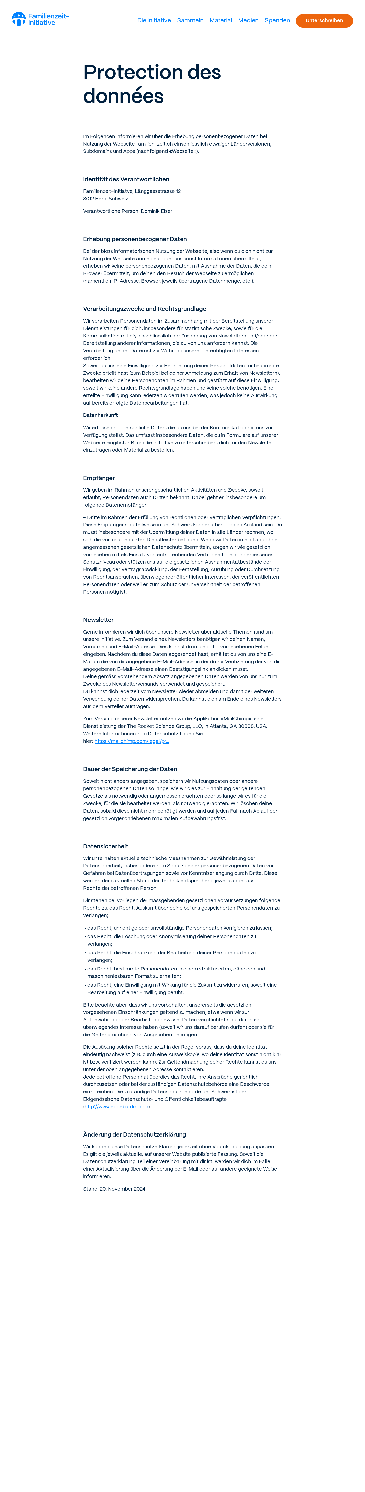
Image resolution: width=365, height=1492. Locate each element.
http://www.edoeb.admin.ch (116, 1107)
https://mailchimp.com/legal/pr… (132, 741)
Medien (248, 21)
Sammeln (190, 21)
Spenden (277, 21)
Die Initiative (154, 21)
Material (221, 21)
